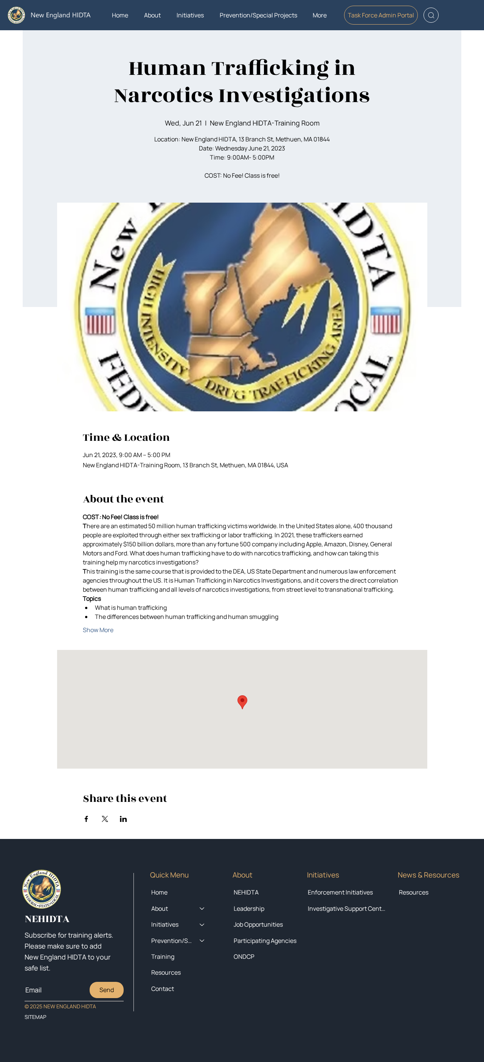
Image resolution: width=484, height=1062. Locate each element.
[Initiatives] (202, 924)
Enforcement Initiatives (340, 892)
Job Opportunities (258, 924)
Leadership (249, 908)
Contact (162, 988)
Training (162, 956)
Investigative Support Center (347, 908)
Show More (98, 630)
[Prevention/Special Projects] (202, 941)
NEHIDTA (246, 892)
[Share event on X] (105, 819)
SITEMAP (35, 1016)
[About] (202, 908)
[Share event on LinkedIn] (123, 819)
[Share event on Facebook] (86, 819)
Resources (413, 892)
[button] (152, 15)
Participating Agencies (265, 940)
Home (159, 892)
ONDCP (244, 956)
